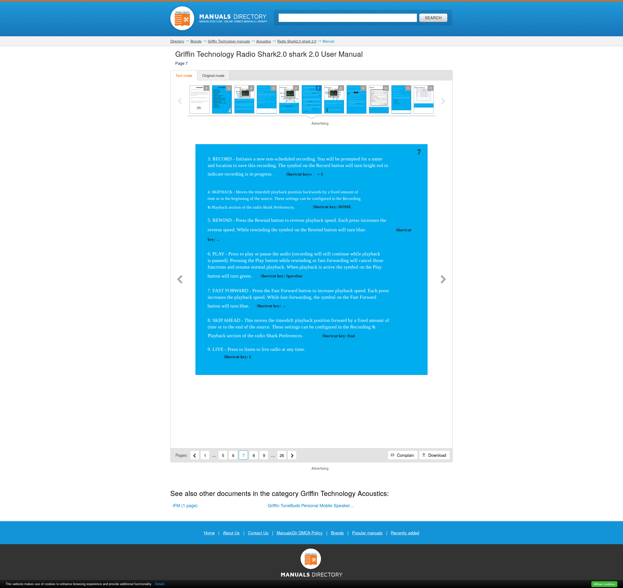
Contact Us (258, 533)
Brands (337, 533)
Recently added (405, 533)
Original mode (213, 75)
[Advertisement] (311, 132)
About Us (231, 533)
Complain (405, 455)
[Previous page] (179, 279)
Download (436, 455)
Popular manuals (367, 533)
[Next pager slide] (443, 101)
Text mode (183, 75)
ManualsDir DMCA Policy (300, 533)
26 (282, 455)
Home (209, 533)
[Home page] (182, 18)
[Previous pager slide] (179, 101)
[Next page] (443, 279)
